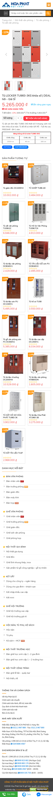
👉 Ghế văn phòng (13, 511)
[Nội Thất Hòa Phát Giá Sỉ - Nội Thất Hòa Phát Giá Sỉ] (15, 5)
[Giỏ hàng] (48, 4)
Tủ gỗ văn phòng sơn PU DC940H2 (12, 340)
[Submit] (48, 13)
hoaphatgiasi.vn (22, 789)
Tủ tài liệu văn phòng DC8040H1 (12, 265)
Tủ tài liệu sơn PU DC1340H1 (10, 302)
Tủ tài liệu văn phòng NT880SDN (37, 378)
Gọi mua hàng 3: (15, 766)
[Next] (46, 54)
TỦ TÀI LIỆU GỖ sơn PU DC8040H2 (39, 265)
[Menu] (6, 13)
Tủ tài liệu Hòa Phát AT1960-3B (37, 416)
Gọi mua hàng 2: (15, 763)
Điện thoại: (13, 744)
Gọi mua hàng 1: (15, 760)
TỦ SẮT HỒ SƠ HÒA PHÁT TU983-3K (12, 416)
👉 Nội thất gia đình (14, 546)
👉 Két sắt (8, 576)
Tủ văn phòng (42, 20)
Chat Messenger (21, 147)
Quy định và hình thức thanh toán (14, 706)
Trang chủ (7, 20)
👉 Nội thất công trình (16, 668)
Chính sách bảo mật (9, 710)
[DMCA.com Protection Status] (39, 789)
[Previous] (6, 54)
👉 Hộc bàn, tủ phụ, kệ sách (18, 625)
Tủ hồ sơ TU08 (35, 301)
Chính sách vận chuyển (11, 700)
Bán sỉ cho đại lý (8, 713)
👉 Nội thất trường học (16, 649)
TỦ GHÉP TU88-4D (37, 188)
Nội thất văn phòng (24, 20)
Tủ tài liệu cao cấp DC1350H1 (36, 340)
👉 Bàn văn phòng (13, 476)
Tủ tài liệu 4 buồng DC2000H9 (11, 378)
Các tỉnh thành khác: (16, 773)
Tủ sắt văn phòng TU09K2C (10, 227)
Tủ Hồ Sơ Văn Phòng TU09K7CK (38, 227)
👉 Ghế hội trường (13, 606)
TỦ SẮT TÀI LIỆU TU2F (13, 453)
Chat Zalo (7, 147)
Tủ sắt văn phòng (10, 22)
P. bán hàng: (14, 769)
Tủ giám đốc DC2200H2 (13, 188)
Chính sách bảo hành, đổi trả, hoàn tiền (17, 703)
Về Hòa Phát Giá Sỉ (9, 697)
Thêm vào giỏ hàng (37, 118)
